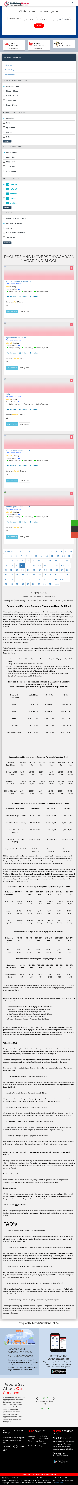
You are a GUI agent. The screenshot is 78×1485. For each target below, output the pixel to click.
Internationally (10, 75)
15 (11, 556)
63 (6, 574)
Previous (9, 551)
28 (11, 560)
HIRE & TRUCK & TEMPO (14, 223)
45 (39, 565)
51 (6, 570)
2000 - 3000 (10, 166)
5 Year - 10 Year (12, 96)
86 (67, 579)
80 (34, 579)
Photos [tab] (24, 296)
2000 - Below (11, 171)
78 (23, 579)
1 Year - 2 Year (11, 105)
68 (34, 574)
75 (6, 579)
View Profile (12, 311)
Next (57, 584)
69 (40, 574)
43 (28, 565)
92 (33, 584)
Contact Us (32, 1446)
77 (17, 579)
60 (57, 570)
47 (51, 565)
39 (6, 565)
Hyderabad (10, 127)
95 (50, 584)
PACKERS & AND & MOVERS (16, 219)
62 (67, 570)
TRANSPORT (10, 237)
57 (40, 570)
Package (31, 1439)
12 (66, 551)
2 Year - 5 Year (11, 100)
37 (61, 560)
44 (34, 565)
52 (11, 570)
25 (63, 556)
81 (39, 579)
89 (17, 584)
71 (50, 574)
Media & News (44, 1439)
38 (67, 560)
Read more (59, 1483)
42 (22, 565)
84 (56, 579)
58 (45, 570)
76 (12, 579)
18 (26, 556)
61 (62, 570)
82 (44, 579)
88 (11, 584)
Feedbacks (43, 1436)
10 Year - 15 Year (12, 91)
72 (56, 574)
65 (17, 574)
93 (39, 584)
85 (61, 579)
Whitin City (9, 65)
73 (61, 574)
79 (28, 579)
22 (47, 556)
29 (17, 560)
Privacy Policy (33, 1441)
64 (11, 574)
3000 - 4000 (10, 162)
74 (67, 574)
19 (31, 556)
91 (28, 584)
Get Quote (24, 311)
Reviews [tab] (12, 296)
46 (45, 565)
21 (41, 556)
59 (51, 570)
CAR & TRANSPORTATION (15, 233)
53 (17, 570)
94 (44, 584)
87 (6, 584)
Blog (40, 1446)
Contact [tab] (35, 296)
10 (56, 551)
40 (11, 565)
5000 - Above (11, 152)
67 (28, 574)
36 (56, 560)
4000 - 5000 (10, 157)
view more (7, 141)
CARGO (9, 228)
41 (17, 565)
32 (33, 560)
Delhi (8, 137)
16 (16, 556)
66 (23, 574)
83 (50, 579)
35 (50, 560)
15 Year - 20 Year (12, 86)
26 (69, 556)
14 (6, 556)
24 (58, 556)
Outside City (9, 70)
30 (23, 560)
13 (71, 551)
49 (62, 565)
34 (44, 560)
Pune (8, 123)
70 (45, 574)
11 (61, 551)
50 (68, 565)
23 (52, 556)
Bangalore (10, 118)
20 (36, 556)
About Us (31, 1436)
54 (22, 570)
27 (6, 560)
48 (57, 565)
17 (21, 556)
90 (23, 584)
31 (28, 560)
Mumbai (9, 132)
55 (28, 570)
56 (34, 570)
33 (39, 560)
